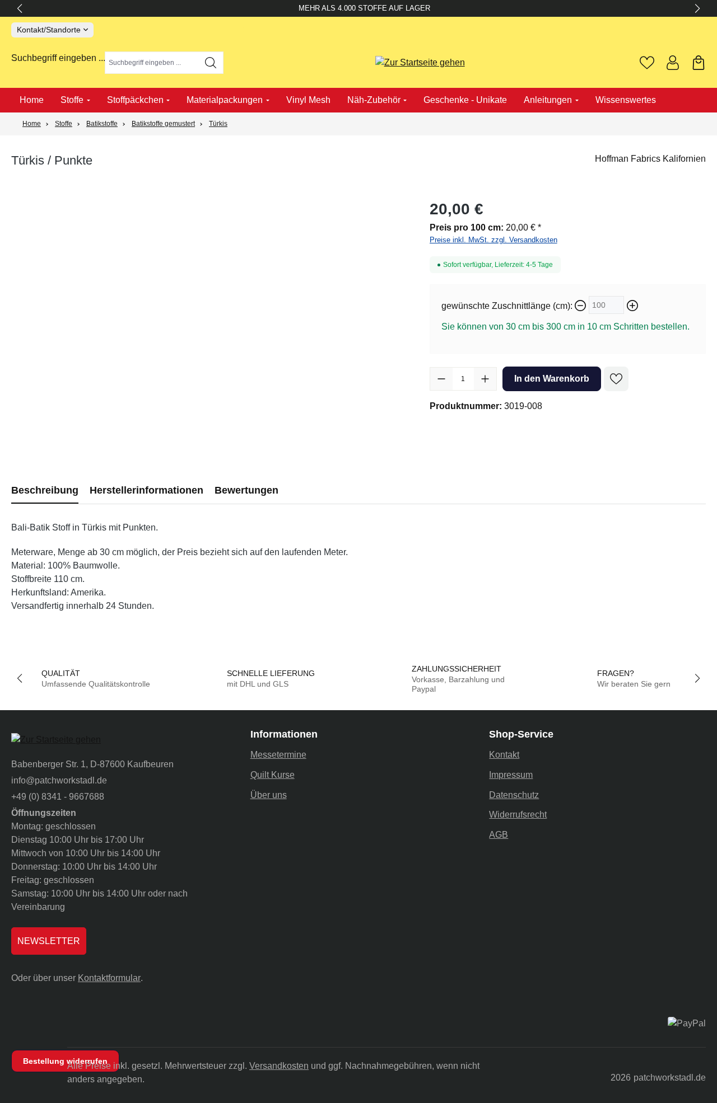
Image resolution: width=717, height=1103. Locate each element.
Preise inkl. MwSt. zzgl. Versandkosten (493, 240)
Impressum (511, 775)
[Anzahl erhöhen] (485, 379)
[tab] (44, 490)
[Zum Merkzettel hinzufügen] (616, 379)
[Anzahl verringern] (441, 379)
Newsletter (48, 941)
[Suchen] (211, 62)
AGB (498, 834)
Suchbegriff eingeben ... (58, 58)
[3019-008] (209, 318)
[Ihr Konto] (672, 62)
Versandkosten (279, 1066)
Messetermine (278, 754)
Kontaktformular (109, 978)
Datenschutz (514, 795)
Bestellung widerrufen (65, 1061)
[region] (209, 318)
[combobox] (152, 62)
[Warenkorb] (698, 62)
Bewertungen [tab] (246, 490)
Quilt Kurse (272, 775)
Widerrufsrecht (518, 814)
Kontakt (504, 754)
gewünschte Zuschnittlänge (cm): (506, 306)
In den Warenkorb (551, 378)
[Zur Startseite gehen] (420, 63)
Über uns (268, 795)
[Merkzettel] (647, 62)
